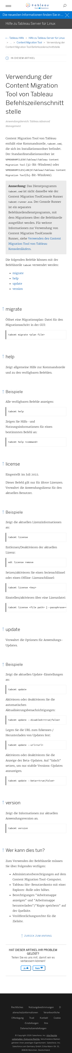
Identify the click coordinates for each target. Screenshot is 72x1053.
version (18, 289)
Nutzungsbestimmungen (41, 1007)
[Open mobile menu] (8, 5)
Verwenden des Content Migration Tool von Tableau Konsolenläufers (34, 244)
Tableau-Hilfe (16, 38)
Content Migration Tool (29, 42)
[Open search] (64, 5)
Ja (24, 968)
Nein (37, 968)
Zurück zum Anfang (38, 936)
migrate (18, 273)
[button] (7, 58)
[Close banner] (67, 14)
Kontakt (44, 1018)
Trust (31, 1018)
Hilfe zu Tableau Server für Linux (47, 38)
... (11, 42)
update (17, 283)
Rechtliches (17, 1007)
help (16, 278)
